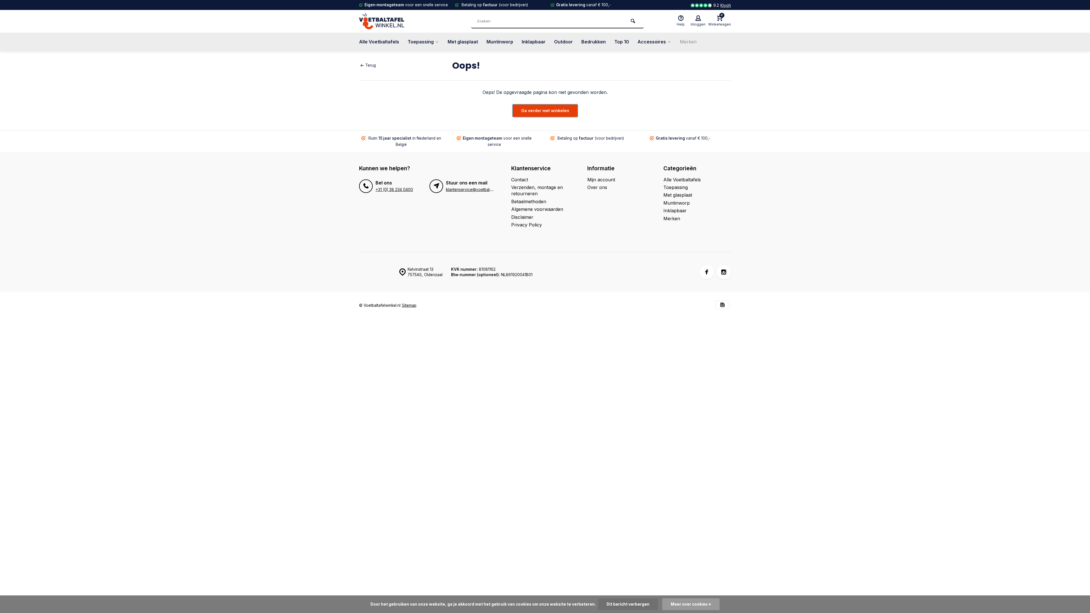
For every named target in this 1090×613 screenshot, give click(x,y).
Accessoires (652, 42)
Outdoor (563, 42)
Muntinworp (500, 42)
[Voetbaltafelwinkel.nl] (393, 21)
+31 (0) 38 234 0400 (394, 189)
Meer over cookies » (691, 604)
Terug (370, 65)
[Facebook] (707, 272)
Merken (688, 42)
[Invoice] (722, 305)
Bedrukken (593, 42)
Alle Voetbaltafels (379, 42)
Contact (519, 179)
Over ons (597, 187)
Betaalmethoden (528, 201)
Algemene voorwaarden (537, 209)
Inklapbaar (534, 42)
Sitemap (409, 305)
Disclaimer (522, 217)
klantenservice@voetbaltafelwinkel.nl (479, 189)
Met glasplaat (463, 42)
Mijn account (601, 179)
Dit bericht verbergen (628, 604)
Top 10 (621, 42)
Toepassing (421, 42)
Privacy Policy (526, 225)
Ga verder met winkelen (545, 110)
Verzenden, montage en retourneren (537, 190)
